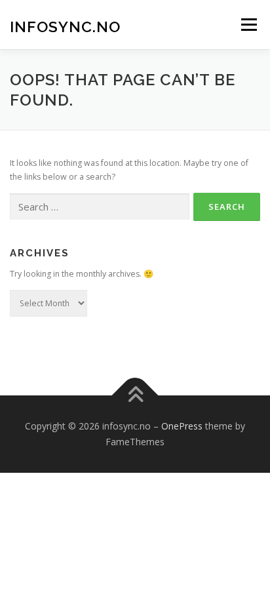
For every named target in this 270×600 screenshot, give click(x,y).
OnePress (181, 426)
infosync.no (65, 26)
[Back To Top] (135, 395)
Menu (248, 24)
